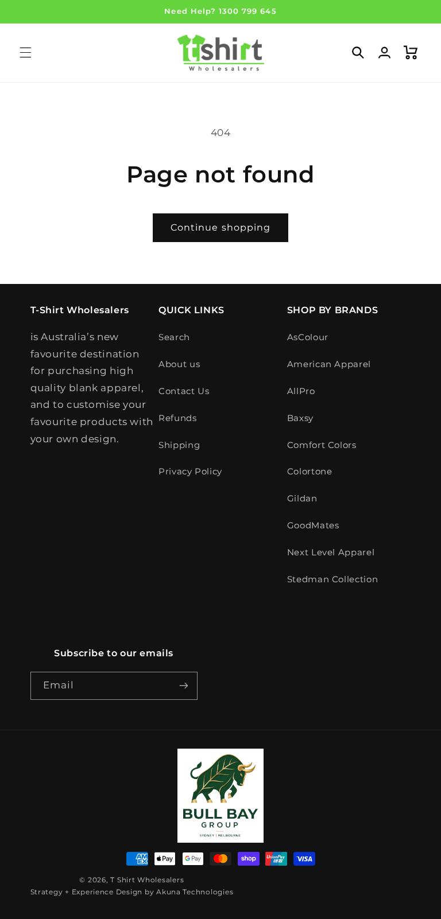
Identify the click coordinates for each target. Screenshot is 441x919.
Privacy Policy (190, 471)
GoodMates (313, 525)
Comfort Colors (322, 445)
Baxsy (300, 418)
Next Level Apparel (330, 552)
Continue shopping (220, 227)
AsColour (307, 337)
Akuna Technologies (194, 892)
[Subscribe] (184, 686)
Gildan (302, 498)
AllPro (301, 391)
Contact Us (183, 391)
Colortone (309, 471)
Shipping (179, 445)
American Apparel (329, 364)
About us (179, 364)
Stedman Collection (332, 579)
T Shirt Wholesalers (147, 880)
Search (174, 337)
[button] (25, 53)
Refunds (177, 418)
